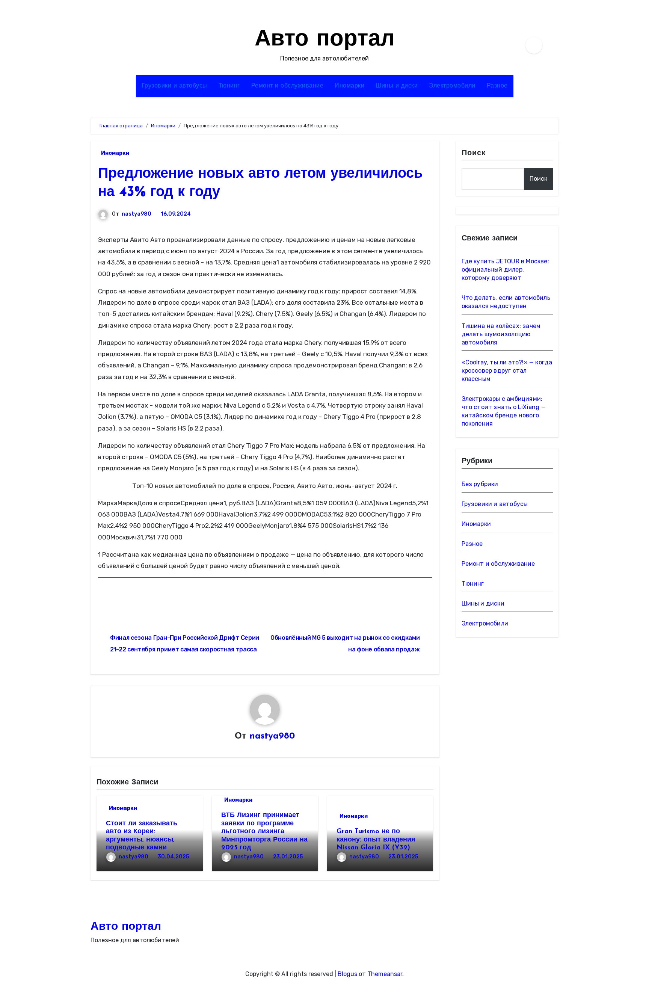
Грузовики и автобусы (174, 86)
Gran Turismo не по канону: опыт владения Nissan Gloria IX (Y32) (376, 839)
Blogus (347, 973)
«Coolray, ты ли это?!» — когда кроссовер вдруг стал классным (507, 370)
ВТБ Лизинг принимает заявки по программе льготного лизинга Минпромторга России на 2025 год (264, 831)
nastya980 (136, 214)
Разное (497, 86)
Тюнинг (229, 86)
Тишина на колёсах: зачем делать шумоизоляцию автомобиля (501, 334)
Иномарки (349, 86)
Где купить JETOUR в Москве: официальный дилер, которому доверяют (505, 269)
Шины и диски (397, 86)
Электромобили (452, 86)
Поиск (474, 153)
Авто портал (325, 40)
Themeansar (384, 973)
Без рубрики (480, 484)
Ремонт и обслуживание (287, 86)
